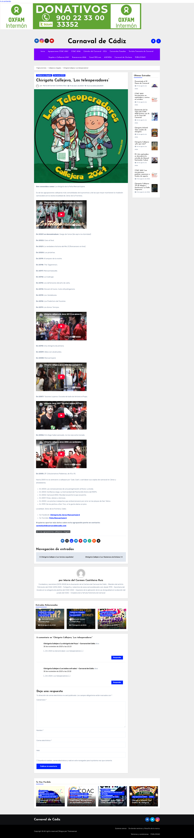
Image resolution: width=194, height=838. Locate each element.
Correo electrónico (44, 740)
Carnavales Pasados (118, 51)
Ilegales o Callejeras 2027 (58, 57)
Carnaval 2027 (44, 615)
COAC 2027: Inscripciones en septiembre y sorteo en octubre (81, 803)
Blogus (61, 831)
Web (38, 750)
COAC (86, 797)
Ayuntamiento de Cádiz (48, 797)
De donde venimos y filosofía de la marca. (144, 828)
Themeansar (72, 831)
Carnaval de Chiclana (123, 57)
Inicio (43, 51)
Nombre (39, 730)
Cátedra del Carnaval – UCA (95, 51)
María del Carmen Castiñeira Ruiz (55, 86)
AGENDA (108, 57)
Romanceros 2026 (79, 57)
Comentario (41, 700)
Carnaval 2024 (59, 75)
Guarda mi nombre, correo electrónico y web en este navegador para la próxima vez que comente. (75, 761)
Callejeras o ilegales (44, 75)
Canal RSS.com (95, 57)
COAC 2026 (76, 51)
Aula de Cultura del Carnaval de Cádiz (112, 793)
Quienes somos (121, 828)
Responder (117, 657)
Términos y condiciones (140, 834)
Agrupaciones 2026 (46, 794)
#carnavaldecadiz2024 (95, 86)
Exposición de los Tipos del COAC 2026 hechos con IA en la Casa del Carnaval (142, 113)
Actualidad (43, 791)
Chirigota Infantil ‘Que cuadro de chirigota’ (141, 129)
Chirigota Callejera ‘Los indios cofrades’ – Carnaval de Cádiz (69, 668)
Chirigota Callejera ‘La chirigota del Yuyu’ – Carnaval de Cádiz (69, 644)
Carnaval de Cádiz (97, 41)
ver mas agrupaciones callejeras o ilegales (53, 532)
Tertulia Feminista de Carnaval (141, 51)
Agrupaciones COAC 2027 (58, 51)
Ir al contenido (5, 1)
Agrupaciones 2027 (140, 797)
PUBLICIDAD (140, 57)
